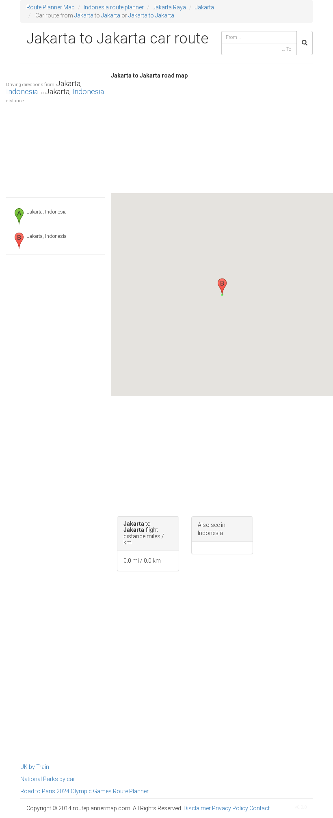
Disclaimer (197, 808)
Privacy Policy (230, 808)
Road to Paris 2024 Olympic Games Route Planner (84, 791)
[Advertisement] (55, 148)
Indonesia (22, 91)
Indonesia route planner (114, 7)
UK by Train (34, 767)
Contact (259, 808)
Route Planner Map (50, 7)
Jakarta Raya (169, 7)
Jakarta (204, 7)
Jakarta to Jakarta (151, 15)
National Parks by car (47, 779)
